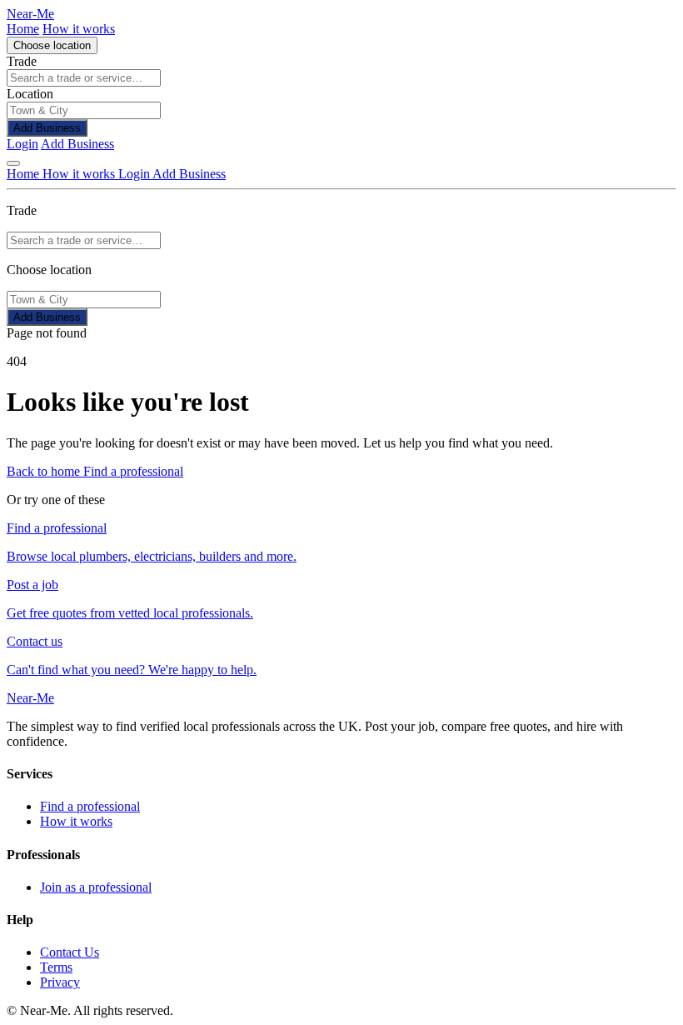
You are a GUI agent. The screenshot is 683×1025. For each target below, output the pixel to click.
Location (30, 94)
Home (23, 29)
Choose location (52, 45)
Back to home (45, 471)
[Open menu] (13, 163)
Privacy (60, 982)
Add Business (47, 128)
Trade (22, 61)
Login (22, 144)
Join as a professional (96, 887)
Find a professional (133, 471)
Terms (56, 967)
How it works (78, 29)
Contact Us (69, 952)
